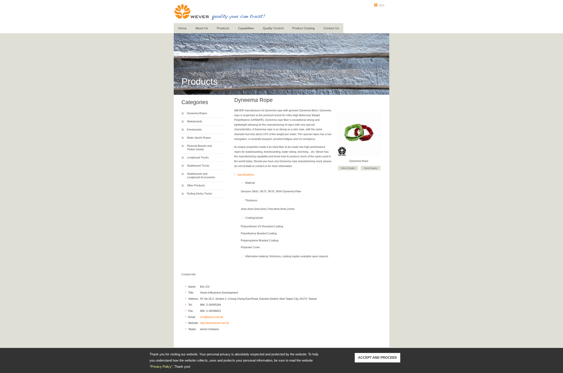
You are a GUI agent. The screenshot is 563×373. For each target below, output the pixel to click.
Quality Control (273, 28)
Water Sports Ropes (199, 137)
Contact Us (331, 28)
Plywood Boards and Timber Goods (199, 147)
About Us (201, 28)
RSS (381, 5)
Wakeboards (194, 121)
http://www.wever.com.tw (214, 323)
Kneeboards (194, 129)
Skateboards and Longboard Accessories (201, 175)
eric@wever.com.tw (211, 317)
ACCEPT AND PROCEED (377, 357)
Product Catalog (303, 28)
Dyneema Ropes (197, 113)
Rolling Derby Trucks (199, 193)
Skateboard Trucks (198, 165)
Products (223, 28)
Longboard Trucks (198, 157)
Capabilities (246, 28)
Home (182, 28)
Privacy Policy (161, 366)
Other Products (196, 185)
